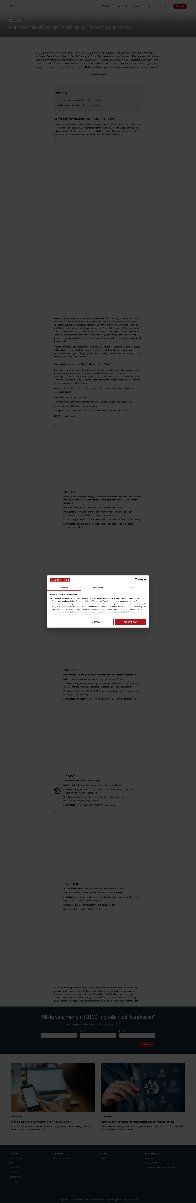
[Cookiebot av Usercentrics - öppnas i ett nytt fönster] (137, 579)
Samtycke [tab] (64, 587)
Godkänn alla (130, 622)
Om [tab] (132, 587)
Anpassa (96, 622)
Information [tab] (98, 587)
